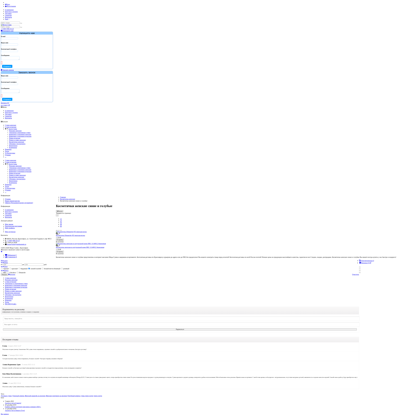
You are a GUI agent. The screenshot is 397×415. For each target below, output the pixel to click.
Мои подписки (10, 232)
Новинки (8, 149)
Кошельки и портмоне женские (20, 134)
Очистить (355, 274)
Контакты (8, 17)
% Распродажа (10, 153)
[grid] (57, 230)
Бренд (6, 270)
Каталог (12, 274)
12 (61, 219)
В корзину (60, 240)
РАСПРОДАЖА (10, 304)
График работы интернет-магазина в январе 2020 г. (23, 407)
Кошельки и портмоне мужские (20, 136)
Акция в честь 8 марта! (13, 403)
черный (6, 269)
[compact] (61, 230)
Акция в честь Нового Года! (15, 410)
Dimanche (22, 272)
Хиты (7, 151)
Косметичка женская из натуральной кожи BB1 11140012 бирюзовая (80, 247)
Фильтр (60, 211)
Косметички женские (16, 142)
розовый (66, 269)
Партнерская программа (13, 226)
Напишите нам (7, 31)
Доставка (8, 13)
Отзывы (8, 155)
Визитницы (13, 146)
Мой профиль (10, 228)
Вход (8, 4)
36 (61, 222)
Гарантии (8, 15)
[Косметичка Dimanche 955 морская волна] (226, 232)
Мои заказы (9, 224)
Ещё (6, 19)
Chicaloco (12, 272)
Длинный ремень (18, 396)
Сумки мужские (10, 127)
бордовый (24, 269)
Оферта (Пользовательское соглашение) (19, 203)
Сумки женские (10, 125)
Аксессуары (12, 129)
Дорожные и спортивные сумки (16, 283)
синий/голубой (36, 269)
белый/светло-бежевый (52, 269)
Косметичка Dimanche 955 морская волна (70, 235)
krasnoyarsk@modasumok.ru (16, 244)
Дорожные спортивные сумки (19, 132)
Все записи (5, 414)
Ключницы (13, 147)
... (5, 157)
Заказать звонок (8, 70)
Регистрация (11, 6)
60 (61, 226)
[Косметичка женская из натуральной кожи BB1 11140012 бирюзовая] (226, 244)
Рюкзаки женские (15, 131)
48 (61, 224)
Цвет (6, 266)
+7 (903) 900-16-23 (7, 29)
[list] (59, 230)
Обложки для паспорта (17, 144)
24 (61, 221)
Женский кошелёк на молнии (35, 396)
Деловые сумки (6, 396)
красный (14, 269)
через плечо (98, 396)
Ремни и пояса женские (17, 140)
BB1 (5, 272)
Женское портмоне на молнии (56, 396)
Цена (6, 262)
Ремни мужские (14, 138)
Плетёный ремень (74, 396)
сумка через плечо (87, 396)
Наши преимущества (12, 201)
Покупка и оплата (11, 12)
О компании (9, 10)
